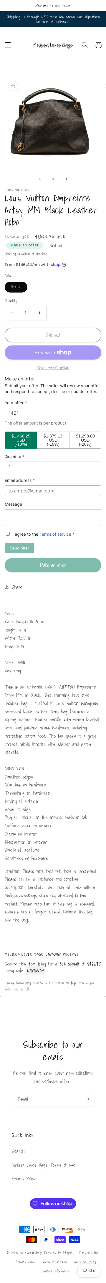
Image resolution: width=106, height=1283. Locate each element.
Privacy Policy (24, 1178)
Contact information (55, 1271)
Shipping (10, 253)
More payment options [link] (53, 367)
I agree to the (42, 534)
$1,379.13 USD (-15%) (53, 440)
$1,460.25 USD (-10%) (20, 440)
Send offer (19, 548)
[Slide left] (39, 179)
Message (13, 504)
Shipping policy (84, 1262)
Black (19, 288)
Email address (20, 480)
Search (18, 1151)
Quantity (11, 301)
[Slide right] (66, 179)
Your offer (16, 402)
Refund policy (90, 1252)
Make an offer (24, 245)
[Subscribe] (87, 1099)
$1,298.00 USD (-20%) (85, 440)
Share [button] (17, 587)
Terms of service (55, 534)
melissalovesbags (31, 1252)
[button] (7, 45)
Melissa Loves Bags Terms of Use (44, 1165)
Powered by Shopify (59, 1252)
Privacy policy (25, 1262)
